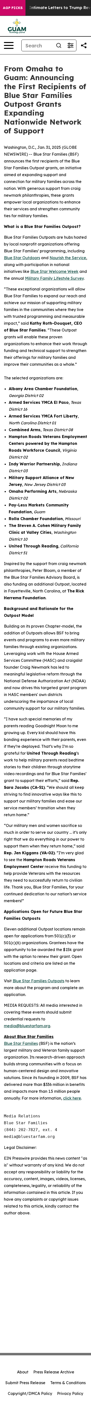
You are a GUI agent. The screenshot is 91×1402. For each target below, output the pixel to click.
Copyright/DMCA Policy (30, 1393)
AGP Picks (13, 8)
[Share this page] (83, 45)
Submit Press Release (25, 1382)
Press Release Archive (53, 1372)
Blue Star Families (21, 1043)
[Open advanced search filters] (70, 45)
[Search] (59, 45)
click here (72, 1098)
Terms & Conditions (68, 1382)
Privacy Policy (70, 1393)
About (22, 1372)
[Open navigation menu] (9, 45)
